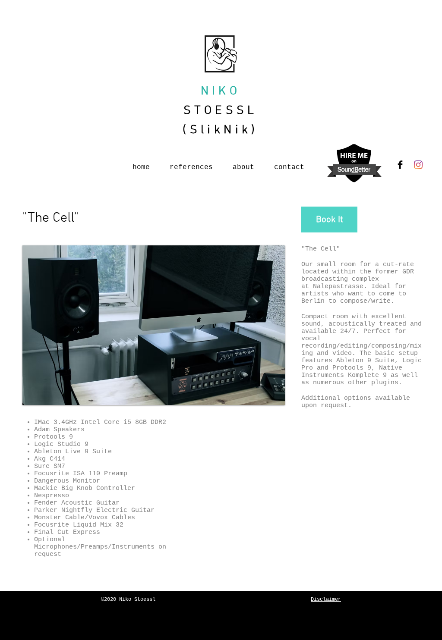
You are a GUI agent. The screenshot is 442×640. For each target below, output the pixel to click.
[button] (153, 325)
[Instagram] (418, 164)
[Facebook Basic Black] (400, 164)
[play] (272, 392)
